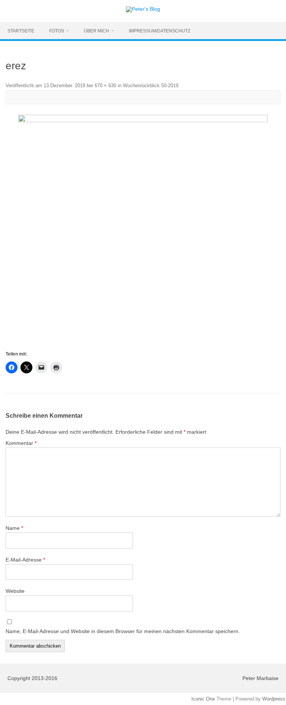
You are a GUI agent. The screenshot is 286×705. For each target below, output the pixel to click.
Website (15, 591)
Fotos (56, 31)
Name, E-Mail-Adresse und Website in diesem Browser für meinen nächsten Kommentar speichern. (123, 631)
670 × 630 (105, 85)
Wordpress (273, 699)
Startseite (20, 31)
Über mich (96, 31)
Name (14, 528)
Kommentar (21, 443)
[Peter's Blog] (143, 9)
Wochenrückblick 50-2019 (150, 85)
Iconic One (203, 699)
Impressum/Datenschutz (159, 31)
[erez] (143, 232)
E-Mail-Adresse (25, 560)
